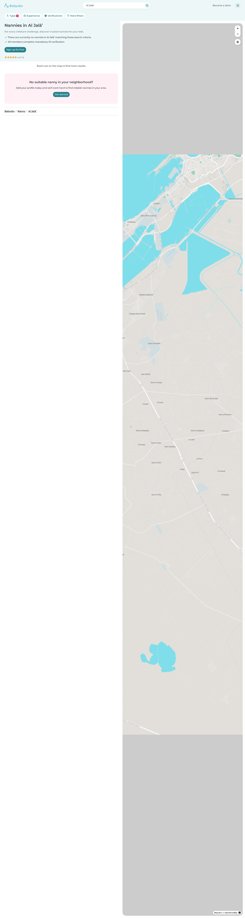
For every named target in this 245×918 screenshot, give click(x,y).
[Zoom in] (237, 28)
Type (13, 15)
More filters (77, 15)
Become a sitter (222, 5)
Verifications (54, 15)
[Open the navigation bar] (237, 5)
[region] (182, 469)
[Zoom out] (237, 34)
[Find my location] (237, 42)
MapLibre (218, 912)
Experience (33, 15)
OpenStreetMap (231, 912)
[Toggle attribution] (239, 912)
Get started (61, 94)
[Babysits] (14, 5)
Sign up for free (15, 49)
